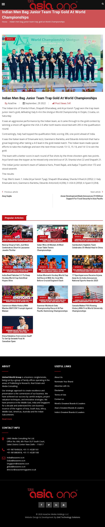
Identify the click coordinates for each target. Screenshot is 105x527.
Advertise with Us (62, 386)
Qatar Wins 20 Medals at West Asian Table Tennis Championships (50, 247)
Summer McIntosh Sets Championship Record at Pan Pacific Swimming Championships (52, 308)
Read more (7, 419)
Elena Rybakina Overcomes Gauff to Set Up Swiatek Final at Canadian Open (17, 338)
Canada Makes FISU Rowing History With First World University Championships (87, 308)
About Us (58, 377)
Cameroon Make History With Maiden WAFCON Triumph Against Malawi (17, 308)
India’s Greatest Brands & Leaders (69, 412)
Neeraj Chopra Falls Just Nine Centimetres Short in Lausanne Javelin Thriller (15, 247)
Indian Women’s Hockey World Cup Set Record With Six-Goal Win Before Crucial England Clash (52, 278)
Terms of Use (60, 395)
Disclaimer (59, 390)
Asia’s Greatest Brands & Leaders (69, 408)
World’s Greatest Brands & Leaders (70, 403)
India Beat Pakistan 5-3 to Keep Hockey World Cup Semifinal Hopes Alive (16, 278)
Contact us (59, 399)
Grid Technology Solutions (68, 517)
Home (4, 22)
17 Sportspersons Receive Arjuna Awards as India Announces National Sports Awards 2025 (87, 278)
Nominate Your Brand (64, 381)
